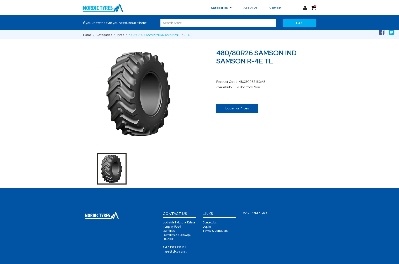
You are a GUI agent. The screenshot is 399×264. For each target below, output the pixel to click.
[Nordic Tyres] (105, 7)
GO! (299, 23)
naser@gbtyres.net (174, 251)
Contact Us (210, 222)
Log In (207, 226)
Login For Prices (237, 108)
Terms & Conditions (215, 231)
